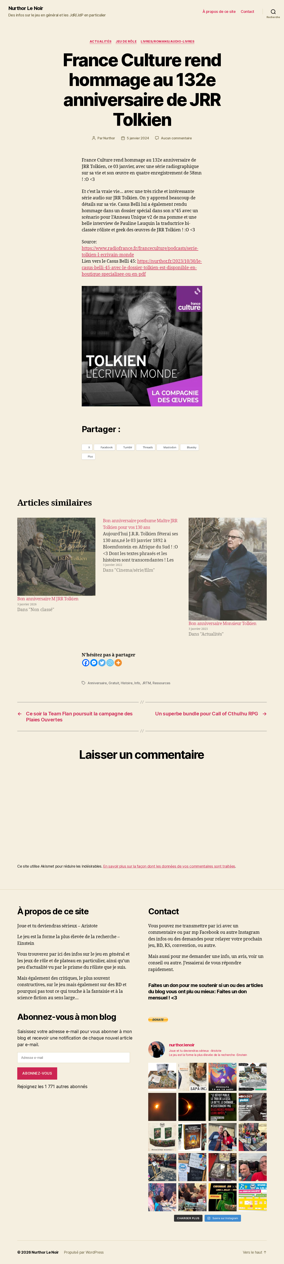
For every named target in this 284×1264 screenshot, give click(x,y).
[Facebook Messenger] (94, 662)
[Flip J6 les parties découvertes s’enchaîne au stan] (162, 1197)
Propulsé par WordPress (84, 1252)
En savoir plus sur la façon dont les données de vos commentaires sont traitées (169, 866)
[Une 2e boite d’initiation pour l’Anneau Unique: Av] (162, 1077)
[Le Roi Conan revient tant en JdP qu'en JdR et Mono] (253, 1077)
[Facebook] (85, 662)
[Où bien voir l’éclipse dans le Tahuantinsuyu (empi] (192, 1107)
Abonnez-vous (37, 1073)
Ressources (161, 683)
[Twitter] (102, 662)
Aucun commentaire (176, 138)
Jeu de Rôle (126, 41)
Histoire (127, 683)
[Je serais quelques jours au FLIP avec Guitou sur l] (253, 1197)
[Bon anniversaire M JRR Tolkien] (56, 557)
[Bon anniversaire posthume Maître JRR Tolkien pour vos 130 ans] (142, 578)
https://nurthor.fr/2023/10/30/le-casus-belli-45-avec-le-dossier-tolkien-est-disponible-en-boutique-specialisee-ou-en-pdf (142, 268)
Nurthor (109, 138)
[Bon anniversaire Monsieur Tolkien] (228, 569)
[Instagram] (110, 662)
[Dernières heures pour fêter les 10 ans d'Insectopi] (162, 1137)
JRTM (146, 683)
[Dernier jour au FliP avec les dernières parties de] (253, 1137)
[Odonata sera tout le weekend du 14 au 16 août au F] (223, 1077)
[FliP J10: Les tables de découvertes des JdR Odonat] (192, 1167)
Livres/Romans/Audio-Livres (167, 41)
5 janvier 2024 (138, 138)
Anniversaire (97, 683)
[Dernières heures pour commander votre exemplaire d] (253, 1107)
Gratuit (114, 683)
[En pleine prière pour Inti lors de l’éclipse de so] (162, 1107)
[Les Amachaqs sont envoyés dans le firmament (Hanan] (192, 1077)
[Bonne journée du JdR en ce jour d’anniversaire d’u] (192, 1137)
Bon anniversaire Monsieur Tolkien (222, 623)
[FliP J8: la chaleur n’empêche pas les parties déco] (253, 1167)
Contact (247, 11)
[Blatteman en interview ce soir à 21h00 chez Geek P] (223, 1197)
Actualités (101, 41)
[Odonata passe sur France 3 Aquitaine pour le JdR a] (192, 1197)
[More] (118, 662)
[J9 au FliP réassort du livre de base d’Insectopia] (223, 1167)
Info (137, 683)
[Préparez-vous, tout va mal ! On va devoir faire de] (223, 1107)
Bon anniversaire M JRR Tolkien (47, 599)
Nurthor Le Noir (25, 8)
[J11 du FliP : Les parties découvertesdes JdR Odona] (162, 1167)
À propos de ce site (219, 11)
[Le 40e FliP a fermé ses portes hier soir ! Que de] (223, 1137)
